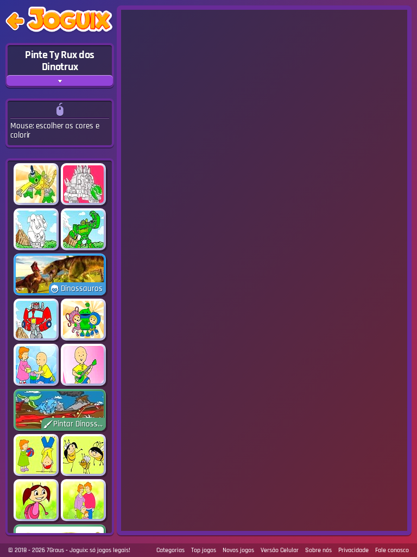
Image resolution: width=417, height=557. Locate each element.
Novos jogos (238, 550)
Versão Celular (280, 550)
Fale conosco (392, 550)
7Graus (55, 550)
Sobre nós (318, 550)
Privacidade (353, 550)
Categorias (170, 550)
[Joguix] (69, 21)
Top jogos (203, 550)
